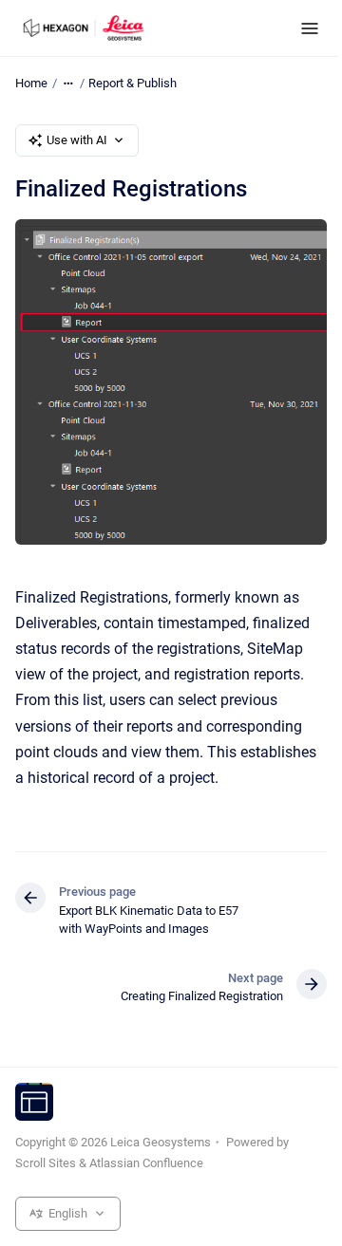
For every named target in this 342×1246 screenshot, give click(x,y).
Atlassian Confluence (146, 1163)
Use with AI (77, 140)
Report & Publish (132, 83)
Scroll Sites (45, 1163)
